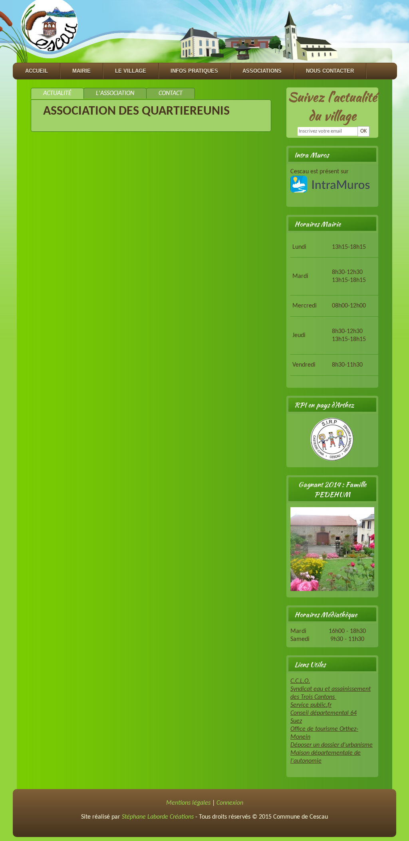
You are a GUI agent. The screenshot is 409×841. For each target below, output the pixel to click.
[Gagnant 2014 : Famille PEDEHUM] (332, 589)
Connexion (229, 803)
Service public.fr (311, 705)
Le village (130, 71)
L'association (115, 93)
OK (363, 131)
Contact (171, 93)
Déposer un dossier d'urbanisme (331, 745)
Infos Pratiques (194, 71)
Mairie (81, 71)
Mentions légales (188, 803)
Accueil (36, 71)
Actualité (57, 93)
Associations (262, 71)
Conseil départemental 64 (323, 713)
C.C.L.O (299, 681)
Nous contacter (330, 71)
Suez (296, 721)
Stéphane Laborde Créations (158, 817)
